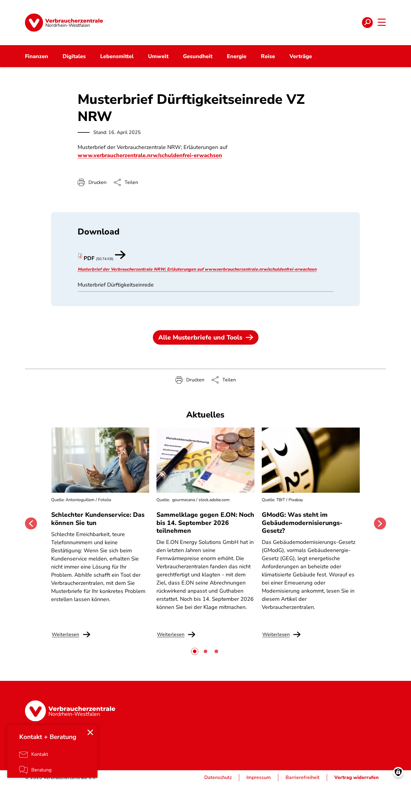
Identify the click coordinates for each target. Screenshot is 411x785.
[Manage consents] (398, 772)
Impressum (258, 777)
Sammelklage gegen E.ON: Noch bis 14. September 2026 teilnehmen (205, 522)
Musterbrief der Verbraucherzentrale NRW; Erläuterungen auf (141, 269)
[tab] (194, 651)
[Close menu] (90, 732)
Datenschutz (218, 777)
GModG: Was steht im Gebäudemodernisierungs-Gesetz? (302, 522)
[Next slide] (380, 523)
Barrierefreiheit (303, 777)
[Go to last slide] (31, 523)
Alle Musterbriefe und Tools (200, 337)
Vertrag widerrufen (356, 777)
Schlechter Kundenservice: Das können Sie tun (97, 518)
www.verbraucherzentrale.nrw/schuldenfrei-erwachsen (150, 155)
